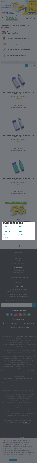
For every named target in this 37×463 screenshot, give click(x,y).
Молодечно (6, 231)
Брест (20, 226)
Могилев (6, 229)
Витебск (5, 234)
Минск (5, 226)
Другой (5, 237)
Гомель (20, 231)
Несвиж (20, 229)
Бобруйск (21, 234)
